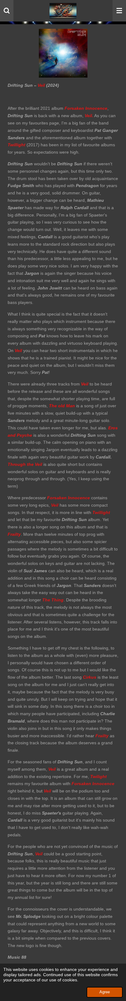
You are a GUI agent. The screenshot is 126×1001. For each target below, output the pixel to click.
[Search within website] (6, 10)
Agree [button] (104, 992)
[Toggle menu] (119, 10)
